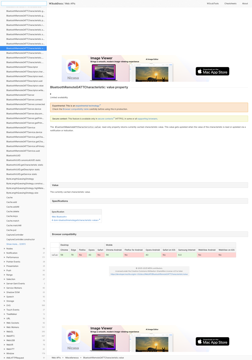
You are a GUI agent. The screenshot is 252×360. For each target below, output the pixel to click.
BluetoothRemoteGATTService (20, 127)
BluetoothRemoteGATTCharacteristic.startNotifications (26, 34)
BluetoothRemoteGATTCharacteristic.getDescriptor (26, 11)
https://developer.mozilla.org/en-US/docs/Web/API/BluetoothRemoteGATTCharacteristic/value (149, 274)
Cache (9, 197)
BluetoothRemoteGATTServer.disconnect (25, 113)
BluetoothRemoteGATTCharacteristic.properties (26, 20)
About (245, 3)
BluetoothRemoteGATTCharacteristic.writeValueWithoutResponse (26, 57)
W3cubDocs (56, 3)
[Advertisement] (137, 32)
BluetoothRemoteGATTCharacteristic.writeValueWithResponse (26, 62)
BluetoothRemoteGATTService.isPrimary (25, 146)
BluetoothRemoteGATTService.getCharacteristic (26, 137)
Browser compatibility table (76, 109)
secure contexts (105, 118)
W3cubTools (213, 3)
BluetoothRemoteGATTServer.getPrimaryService (26, 118)
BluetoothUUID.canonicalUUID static (23, 160)
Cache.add (11, 202)
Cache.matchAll (13, 225)
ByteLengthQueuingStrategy (20, 179)
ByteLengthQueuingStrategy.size (22, 193)
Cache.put (11, 230)
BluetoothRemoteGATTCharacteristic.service (26, 29)
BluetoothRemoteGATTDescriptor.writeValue (26, 90)
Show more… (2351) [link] (16, 244)
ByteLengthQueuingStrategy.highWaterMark (26, 188)
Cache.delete (12, 211)
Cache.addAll (12, 206)
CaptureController (14, 234)
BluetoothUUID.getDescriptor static (23, 169)
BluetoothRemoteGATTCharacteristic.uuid (26, 43)
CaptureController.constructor (20, 239)
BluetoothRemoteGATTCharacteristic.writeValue (26, 53)
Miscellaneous (72, 357)
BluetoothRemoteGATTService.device (24, 132)
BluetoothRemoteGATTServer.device (23, 109)
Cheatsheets (230, 3)
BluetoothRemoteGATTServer (20, 95)
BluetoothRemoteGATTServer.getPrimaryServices (26, 123)
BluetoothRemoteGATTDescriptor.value (24, 85)
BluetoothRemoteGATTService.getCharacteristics (26, 141)
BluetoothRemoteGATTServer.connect (24, 99)
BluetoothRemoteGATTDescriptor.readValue (26, 76)
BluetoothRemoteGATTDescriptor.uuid (24, 81)
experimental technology (87, 105)
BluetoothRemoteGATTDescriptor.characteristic (26, 71)
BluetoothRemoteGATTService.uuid (23, 151)
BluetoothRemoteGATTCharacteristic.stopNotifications (26, 39)
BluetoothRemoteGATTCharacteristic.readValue (26, 25)
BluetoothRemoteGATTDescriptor (22, 67)
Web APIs (56, 357)
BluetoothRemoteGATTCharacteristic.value (26, 48)
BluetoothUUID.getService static (21, 174)
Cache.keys (12, 216)
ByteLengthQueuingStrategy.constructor (25, 183)
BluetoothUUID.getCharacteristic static (24, 165)
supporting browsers (147, 118)
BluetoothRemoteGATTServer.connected (25, 104)
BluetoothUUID (13, 155)
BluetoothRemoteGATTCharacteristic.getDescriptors (26, 15)
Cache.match (12, 220)
